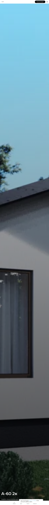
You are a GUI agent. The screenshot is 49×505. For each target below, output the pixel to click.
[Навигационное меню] (47, 1)
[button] (40, 2)
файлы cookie (32, 500)
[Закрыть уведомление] (42, 500)
